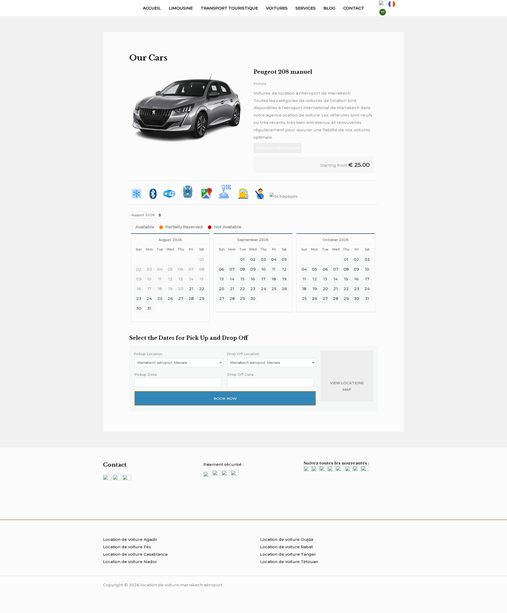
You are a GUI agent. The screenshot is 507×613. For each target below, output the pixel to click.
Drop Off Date (240, 374)
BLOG (329, 8)
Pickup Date (145, 374)
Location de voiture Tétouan (289, 561)
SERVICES (305, 8)
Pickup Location (148, 354)
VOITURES (277, 8)
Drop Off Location (243, 354)
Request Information (277, 147)
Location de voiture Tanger (288, 554)
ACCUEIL (152, 8)
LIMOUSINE (181, 8)
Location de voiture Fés (127, 546)
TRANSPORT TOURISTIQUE (229, 8)
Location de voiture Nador (130, 561)
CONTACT (353, 8)
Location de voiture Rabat (286, 546)
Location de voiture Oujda (286, 539)
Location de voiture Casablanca (135, 554)
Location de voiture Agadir (130, 539)
